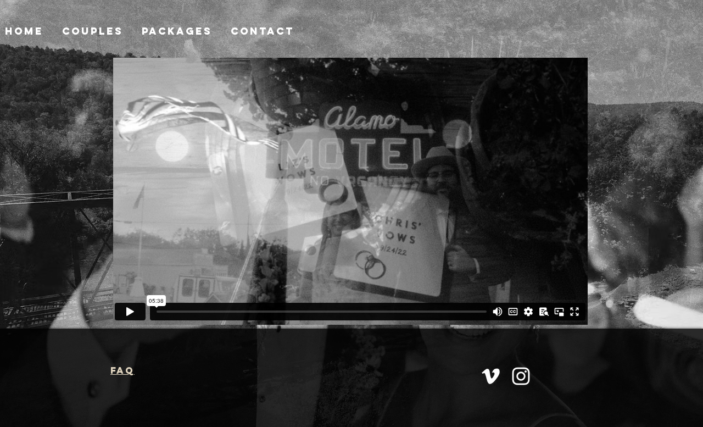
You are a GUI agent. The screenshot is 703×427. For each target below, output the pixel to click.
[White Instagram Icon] (521, 376)
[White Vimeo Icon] (491, 376)
